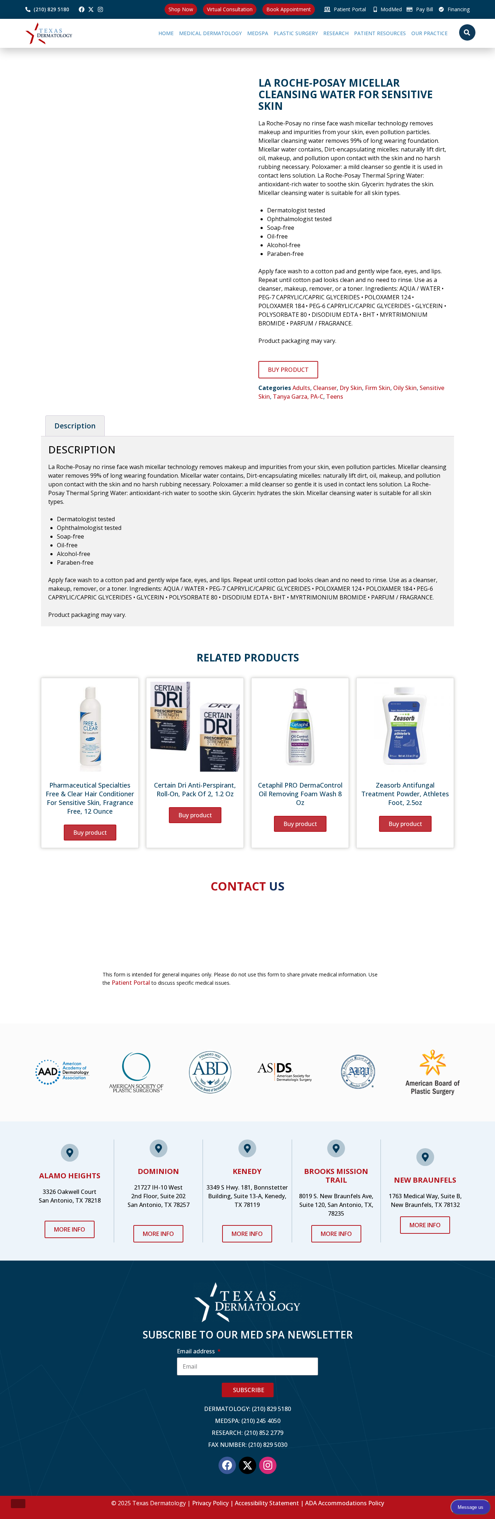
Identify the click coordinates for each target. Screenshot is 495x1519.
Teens (334, 396)
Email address (196, 1351)
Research (312, 33)
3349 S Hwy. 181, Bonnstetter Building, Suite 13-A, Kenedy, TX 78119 (247, 1196)
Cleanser (325, 388)
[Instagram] (100, 9)
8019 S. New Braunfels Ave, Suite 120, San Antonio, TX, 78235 (336, 1204)
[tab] (75, 425)
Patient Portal (131, 983)
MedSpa (217, 33)
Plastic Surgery (264, 33)
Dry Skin (351, 388)
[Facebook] (81, 9)
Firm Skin (377, 388)
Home (118, 33)
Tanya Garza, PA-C (298, 396)
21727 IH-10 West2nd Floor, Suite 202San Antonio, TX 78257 (159, 1196)
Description (75, 426)
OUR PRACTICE (421, 33)
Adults (301, 388)
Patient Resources (364, 33)
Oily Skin (405, 388)
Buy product (288, 370)
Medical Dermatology (162, 33)
